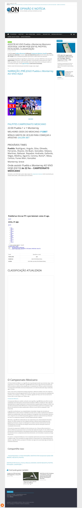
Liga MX (45, 53)
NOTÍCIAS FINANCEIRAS (25, 36)
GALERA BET (23, 137)
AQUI (20, 73)
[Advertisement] (41, 23)
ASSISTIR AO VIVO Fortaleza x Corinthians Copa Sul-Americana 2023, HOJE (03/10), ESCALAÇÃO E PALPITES (47, 476)
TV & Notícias (13, 34)
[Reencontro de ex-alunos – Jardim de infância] (31, 473)
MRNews (11, 496)
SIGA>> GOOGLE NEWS (30, 34)
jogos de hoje (25, 63)
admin (67, 61)
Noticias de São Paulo (57, 34)
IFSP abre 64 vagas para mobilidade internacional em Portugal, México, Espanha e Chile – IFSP (65, 57)
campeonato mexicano (37, 174)
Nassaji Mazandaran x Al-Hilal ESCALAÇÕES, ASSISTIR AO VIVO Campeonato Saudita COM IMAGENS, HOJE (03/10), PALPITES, (30, 456)
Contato (38, 34)
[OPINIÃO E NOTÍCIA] (8, 34)
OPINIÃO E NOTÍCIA (32, 8)
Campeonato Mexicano (36, 53)
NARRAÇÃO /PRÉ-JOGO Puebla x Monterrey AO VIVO (30, 72)
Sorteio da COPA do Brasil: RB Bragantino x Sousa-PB (14, 474)
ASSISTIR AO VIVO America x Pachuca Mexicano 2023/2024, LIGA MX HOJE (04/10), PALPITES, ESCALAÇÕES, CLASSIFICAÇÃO (30, 463)
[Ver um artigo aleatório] (74, 34)
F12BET (43, 131)
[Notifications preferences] (2, 505)
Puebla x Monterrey (20, 53)
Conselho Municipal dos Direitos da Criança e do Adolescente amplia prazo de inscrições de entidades (66, 74)
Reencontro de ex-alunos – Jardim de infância (30, 482)
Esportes (9, 42)
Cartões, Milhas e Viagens (13, 36)
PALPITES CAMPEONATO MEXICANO (27, 124)
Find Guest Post (46, 34)
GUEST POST (21, 34)
